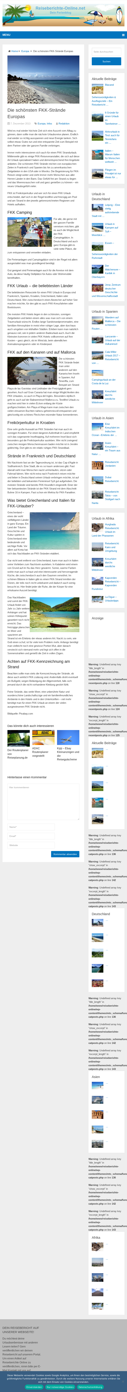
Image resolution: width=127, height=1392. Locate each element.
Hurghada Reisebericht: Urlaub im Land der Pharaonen (105, 530)
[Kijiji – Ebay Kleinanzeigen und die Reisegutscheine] (68, 737)
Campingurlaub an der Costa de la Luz (104, 381)
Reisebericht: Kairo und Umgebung (112, 547)
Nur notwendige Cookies (60, 1387)
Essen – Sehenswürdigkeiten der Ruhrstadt (105, 250)
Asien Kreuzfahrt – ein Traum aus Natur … (106, 449)
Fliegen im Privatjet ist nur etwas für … (113, 173)
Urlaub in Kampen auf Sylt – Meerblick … (105, 230)
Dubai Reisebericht (112, 479)
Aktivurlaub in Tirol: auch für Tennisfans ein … (112, 137)
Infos (49, 123)
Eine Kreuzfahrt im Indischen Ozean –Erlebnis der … (106, 430)
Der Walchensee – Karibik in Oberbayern (106, 271)
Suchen (106, 61)
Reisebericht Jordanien (112, 464)
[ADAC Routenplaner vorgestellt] (43, 737)
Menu (6, 34)
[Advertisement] (109, 637)
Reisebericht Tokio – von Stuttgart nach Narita (106, 497)
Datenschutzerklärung (90, 1387)
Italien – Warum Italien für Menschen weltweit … (112, 156)
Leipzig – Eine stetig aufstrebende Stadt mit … (106, 210)
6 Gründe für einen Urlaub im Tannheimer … (113, 118)
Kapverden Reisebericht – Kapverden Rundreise (106, 583)
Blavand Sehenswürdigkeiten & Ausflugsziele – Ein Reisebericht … (104, 94)
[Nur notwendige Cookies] (123, 1381)
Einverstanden (34, 1387)
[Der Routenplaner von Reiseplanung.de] (18, 738)
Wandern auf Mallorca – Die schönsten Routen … (106, 323)
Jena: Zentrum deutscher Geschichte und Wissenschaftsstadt (106, 290)
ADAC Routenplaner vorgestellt (40, 752)
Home (14, 51)
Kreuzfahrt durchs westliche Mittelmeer (104, 397)
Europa (25, 51)
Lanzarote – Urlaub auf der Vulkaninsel (112, 340)
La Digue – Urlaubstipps (112, 599)
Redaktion (64, 123)
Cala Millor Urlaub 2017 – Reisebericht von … (106, 357)
